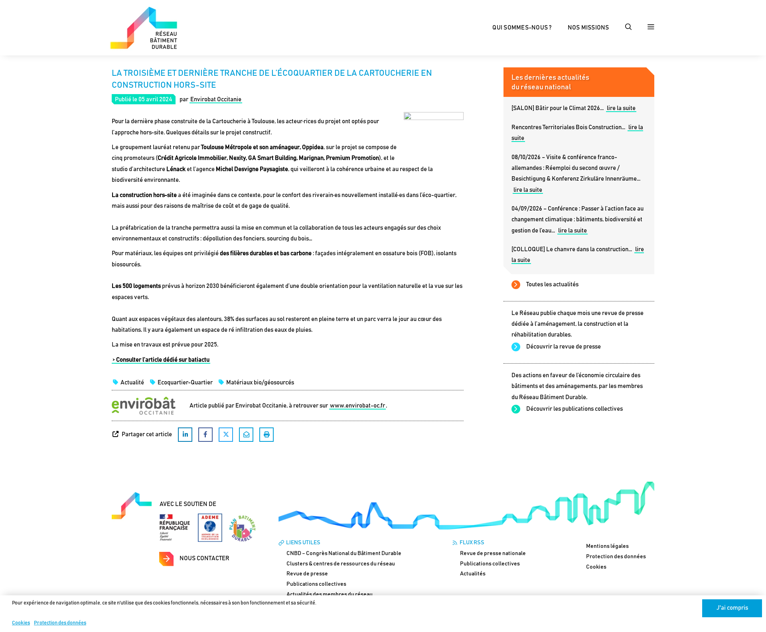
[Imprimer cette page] (266, 434)
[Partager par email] (246, 434)
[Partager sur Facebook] (205, 434)
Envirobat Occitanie (215, 99)
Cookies (21, 623)
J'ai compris (732, 608)
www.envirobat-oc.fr (357, 406)
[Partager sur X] (226, 434)
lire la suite (621, 108)
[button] (628, 28)
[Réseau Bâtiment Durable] (144, 27)
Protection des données (60, 623)
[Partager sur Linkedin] (185, 434)
